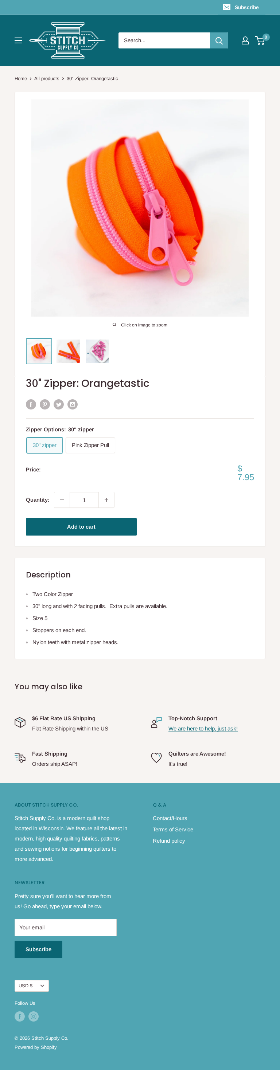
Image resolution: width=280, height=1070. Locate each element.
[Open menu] (18, 40)
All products (46, 78)
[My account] (245, 40)
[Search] (219, 40)
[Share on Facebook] (31, 404)
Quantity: (38, 500)
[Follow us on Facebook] (20, 1016)
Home (21, 78)
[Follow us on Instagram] (33, 1016)
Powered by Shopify (36, 1047)
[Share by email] (72, 404)
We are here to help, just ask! (203, 728)
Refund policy (169, 841)
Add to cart (81, 527)
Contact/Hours (170, 818)
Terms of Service (173, 829)
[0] (260, 40)
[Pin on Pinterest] (45, 404)
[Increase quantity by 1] (106, 499)
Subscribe (247, 7)
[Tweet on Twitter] (59, 404)
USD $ (25, 985)
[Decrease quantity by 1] (62, 499)
